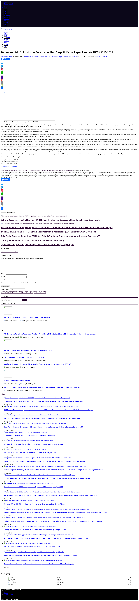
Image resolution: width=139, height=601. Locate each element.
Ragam (6, 22)
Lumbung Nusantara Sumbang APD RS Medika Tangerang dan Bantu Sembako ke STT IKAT (37, 364)
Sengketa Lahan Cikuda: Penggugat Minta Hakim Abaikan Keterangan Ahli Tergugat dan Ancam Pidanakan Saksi (46, 538)
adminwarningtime (6, 57)
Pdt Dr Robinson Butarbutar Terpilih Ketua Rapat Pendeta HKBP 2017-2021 (24, 291)
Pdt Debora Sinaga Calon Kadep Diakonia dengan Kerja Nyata (27, 317)
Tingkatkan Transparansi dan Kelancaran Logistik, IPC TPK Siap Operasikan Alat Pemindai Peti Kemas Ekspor (44, 461)
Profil (5, 21)
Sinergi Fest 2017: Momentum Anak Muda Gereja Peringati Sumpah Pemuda (23, 293)
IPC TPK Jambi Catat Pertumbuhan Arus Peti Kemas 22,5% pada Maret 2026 (32, 547)
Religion (6, 17)
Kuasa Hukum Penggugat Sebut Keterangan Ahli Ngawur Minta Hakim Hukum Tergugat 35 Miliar (40, 555)
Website (3, 280)
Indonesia (7, 15)
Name (3, 273)
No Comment (103, 57)
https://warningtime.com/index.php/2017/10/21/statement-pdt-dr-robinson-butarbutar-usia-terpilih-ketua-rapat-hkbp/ (37, 170)
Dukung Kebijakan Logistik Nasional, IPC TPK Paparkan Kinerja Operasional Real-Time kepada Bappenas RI (50, 220)
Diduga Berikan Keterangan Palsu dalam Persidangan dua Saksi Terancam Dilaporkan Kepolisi (39, 564)
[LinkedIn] (69, 67)
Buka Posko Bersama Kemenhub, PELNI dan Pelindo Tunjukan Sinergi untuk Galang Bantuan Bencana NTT (50, 236)
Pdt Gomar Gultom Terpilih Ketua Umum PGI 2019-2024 (24, 357)
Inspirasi (6, 19)
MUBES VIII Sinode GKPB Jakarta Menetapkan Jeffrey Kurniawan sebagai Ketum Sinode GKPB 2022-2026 (42, 387)
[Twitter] (69, 64)
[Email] (69, 75)
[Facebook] (69, 62)
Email (3, 277)
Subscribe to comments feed (9, 252)
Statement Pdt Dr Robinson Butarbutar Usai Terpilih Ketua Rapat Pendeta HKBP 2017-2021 (50, 57)
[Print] (69, 82)
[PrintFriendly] (69, 85)
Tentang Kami (8, 4)
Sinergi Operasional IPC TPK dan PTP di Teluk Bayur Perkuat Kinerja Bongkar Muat (35, 530)
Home (5, 10)
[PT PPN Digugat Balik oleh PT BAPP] (8, 377)
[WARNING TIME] (6, 29)
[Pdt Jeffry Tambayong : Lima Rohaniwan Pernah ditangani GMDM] (8, 347)
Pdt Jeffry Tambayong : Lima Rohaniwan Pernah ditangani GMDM (28, 350)
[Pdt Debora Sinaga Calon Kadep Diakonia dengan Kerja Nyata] (8, 314)
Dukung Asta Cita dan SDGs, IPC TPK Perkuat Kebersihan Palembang (32, 240)
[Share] (69, 88)
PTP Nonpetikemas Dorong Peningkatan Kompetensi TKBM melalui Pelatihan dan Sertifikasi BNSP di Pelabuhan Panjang (57, 227)
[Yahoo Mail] (69, 77)
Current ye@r (5, 289)
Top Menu (4, 7)
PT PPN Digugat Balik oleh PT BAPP (17, 381)
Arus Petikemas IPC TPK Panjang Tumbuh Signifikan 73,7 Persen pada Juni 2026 (33, 487)
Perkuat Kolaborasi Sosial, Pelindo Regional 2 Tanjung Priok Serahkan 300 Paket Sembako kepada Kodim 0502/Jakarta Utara (50, 495)
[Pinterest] (69, 69)
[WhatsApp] (69, 72)
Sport (5, 26)
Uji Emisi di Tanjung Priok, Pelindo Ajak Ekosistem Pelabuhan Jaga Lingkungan (37, 244)
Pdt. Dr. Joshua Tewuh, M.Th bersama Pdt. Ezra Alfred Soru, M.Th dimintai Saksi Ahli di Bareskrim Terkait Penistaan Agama (50, 334)
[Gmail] (69, 80)
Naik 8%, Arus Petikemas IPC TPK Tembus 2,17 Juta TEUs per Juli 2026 (30, 453)
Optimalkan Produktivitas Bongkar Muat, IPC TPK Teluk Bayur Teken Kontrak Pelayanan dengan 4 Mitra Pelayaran (47, 478)
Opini (5, 24)
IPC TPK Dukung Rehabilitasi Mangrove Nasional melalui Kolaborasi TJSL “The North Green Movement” (49, 231)
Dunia (5, 13)
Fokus (5, 12)
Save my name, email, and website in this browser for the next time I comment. (26, 283)
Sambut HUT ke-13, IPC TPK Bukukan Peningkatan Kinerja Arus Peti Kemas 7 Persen (35, 504)
